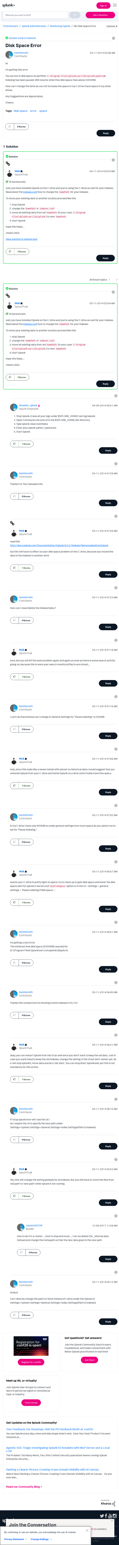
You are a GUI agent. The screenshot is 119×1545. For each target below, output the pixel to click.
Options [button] (109, 26)
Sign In (103, 5)
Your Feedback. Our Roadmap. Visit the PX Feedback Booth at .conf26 (49, 1429)
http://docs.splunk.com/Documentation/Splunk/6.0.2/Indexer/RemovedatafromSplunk (59, 545)
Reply (106, 133)
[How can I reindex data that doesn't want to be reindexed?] (110, 279)
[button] (113, 39)
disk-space (20, 110)
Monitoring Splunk (60, 26)
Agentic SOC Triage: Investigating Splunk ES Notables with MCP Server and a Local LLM (58, 1449)
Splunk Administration (34, 26)
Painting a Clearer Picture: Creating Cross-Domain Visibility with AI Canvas (52, 1469)
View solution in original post (21, 239)
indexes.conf (30, 191)
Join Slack (89, 1360)
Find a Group (31, 1402)
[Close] (87, 1530)
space (43, 110)
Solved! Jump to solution (22, 38)
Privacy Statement (14, 1539)
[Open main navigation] (115, 5)
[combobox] (41, 15)
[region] (45, 1535)
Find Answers (10, 26)
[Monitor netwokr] (116, 279)
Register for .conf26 (31, 1362)
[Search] (74, 15)
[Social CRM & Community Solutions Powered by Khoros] (108, 1502)
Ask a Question (100, 15)
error (33, 110)
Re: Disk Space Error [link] (85, 26)
